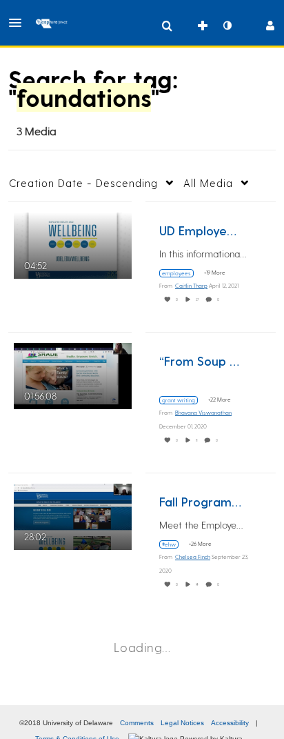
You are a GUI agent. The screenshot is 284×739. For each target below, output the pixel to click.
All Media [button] (208, 183)
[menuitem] (166, 25)
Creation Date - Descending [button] (83, 183)
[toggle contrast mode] (227, 25)
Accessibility (230, 723)
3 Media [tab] (37, 130)
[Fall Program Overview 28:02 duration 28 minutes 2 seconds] (73, 515)
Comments (137, 723)
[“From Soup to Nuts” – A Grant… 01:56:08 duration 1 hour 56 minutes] (73, 374)
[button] (19, 22)
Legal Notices (182, 723)
